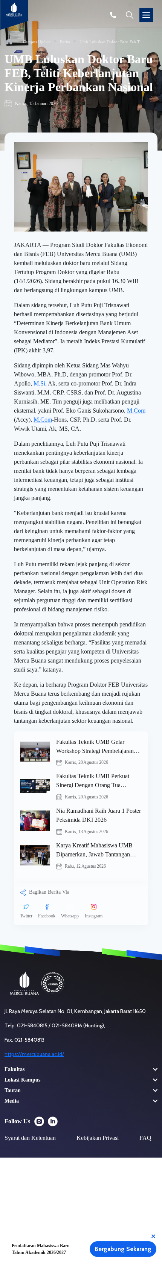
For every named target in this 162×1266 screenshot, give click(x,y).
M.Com (136, 410)
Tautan (13, 1090)
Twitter (26, 916)
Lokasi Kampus (22, 1080)
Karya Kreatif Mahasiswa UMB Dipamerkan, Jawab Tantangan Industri (94, 850)
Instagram (93, 916)
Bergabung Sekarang (123, 1248)
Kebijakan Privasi (97, 1138)
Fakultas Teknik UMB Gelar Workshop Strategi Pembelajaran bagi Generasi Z (95, 747)
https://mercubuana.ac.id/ (34, 1054)
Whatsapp (70, 916)
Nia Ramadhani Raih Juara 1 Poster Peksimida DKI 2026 (98, 815)
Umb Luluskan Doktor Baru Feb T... (111, 42)
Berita (65, 42)
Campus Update (36, 42)
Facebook (46, 916)
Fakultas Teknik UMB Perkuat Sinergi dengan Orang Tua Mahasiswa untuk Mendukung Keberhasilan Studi (93, 781)
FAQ (145, 1138)
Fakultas (14, 1069)
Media (12, 1101)
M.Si (39, 383)
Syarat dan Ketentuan (30, 1138)
